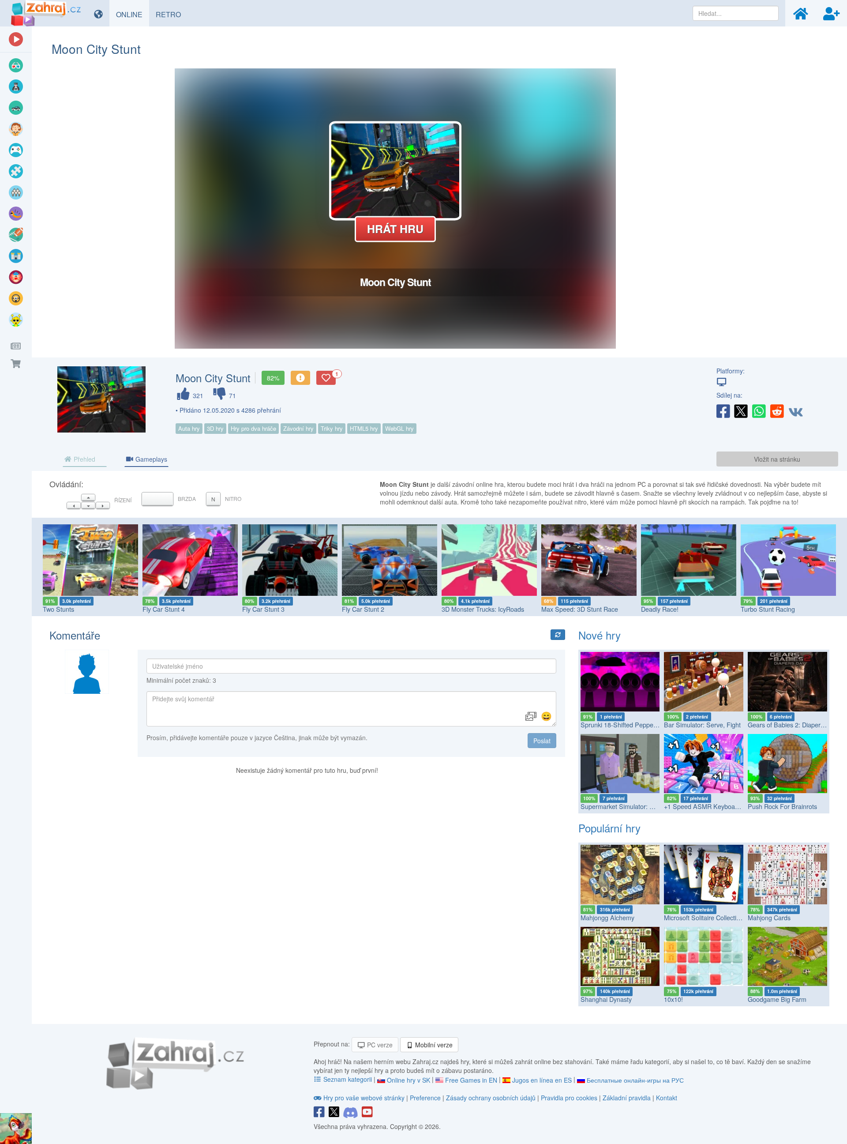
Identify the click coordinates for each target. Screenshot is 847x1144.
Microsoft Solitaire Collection (703, 917)
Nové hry (599, 635)
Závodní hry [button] (298, 428)
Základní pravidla (627, 1097)
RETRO (171, 14)
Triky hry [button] (332, 428)
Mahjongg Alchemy (607, 917)
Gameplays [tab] (150, 459)
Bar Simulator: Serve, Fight (702, 724)
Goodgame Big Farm (777, 999)
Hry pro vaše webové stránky (364, 1097)
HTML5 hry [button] (364, 428)
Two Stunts (58, 608)
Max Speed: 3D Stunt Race (579, 608)
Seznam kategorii (348, 1079)
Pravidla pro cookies (569, 1097)
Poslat (542, 740)
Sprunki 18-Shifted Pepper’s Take (628, 724)
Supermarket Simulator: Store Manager (636, 806)
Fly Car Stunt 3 (263, 608)
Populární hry (609, 827)
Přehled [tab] (83, 459)
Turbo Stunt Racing (768, 608)
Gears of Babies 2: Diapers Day (792, 724)
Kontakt (666, 1097)
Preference (426, 1097)
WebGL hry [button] (399, 428)
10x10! (673, 999)
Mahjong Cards (769, 917)
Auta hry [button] (189, 428)
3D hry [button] (215, 428)
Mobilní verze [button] (433, 1044)
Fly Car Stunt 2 (363, 608)
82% (273, 377)
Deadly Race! (659, 608)
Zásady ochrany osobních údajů (491, 1097)
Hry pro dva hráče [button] (253, 428)
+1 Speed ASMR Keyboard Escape (714, 806)
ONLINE (132, 14)
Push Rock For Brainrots (782, 806)
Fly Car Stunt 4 (163, 608)
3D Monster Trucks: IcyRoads (483, 608)
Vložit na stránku (777, 459)
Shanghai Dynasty (606, 999)
